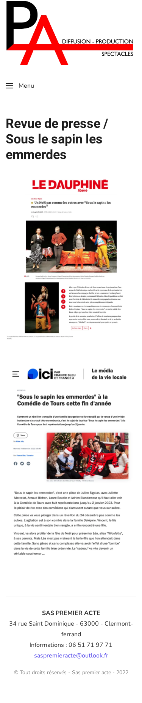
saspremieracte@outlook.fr (71, 655)
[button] (20, 86)
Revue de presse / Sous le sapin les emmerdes (57, 139)
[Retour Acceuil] (71, 32)
